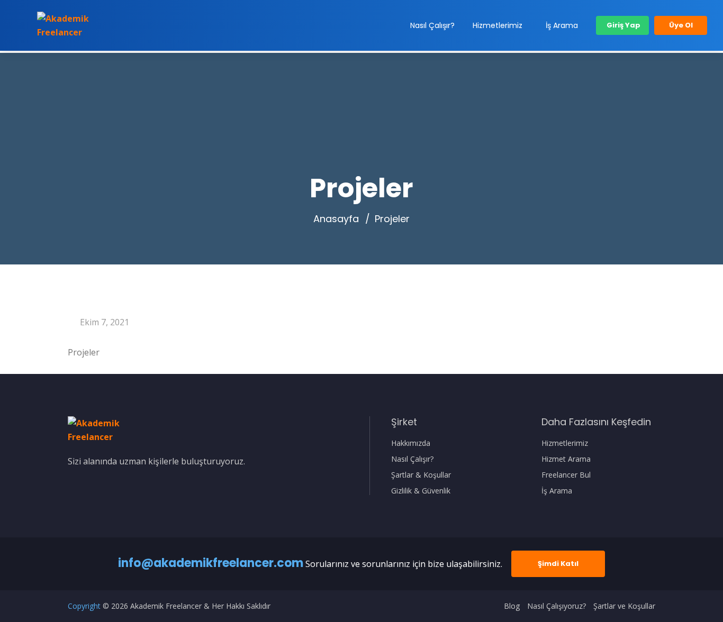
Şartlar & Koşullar (421, 475)
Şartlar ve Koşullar (624, 606)
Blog (512, 606)
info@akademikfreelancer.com (210, 563)
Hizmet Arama (566, 459)
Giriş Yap (622, 25)
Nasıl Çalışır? (432, 25)
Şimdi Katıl (558, 564)
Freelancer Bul (566, 475)
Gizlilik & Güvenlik (420, 491)
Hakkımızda (410, 443)
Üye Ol (681, 25)
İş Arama (562, 25)
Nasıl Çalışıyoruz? (556, 606)
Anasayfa (336, 219)
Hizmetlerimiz (497, 25)
